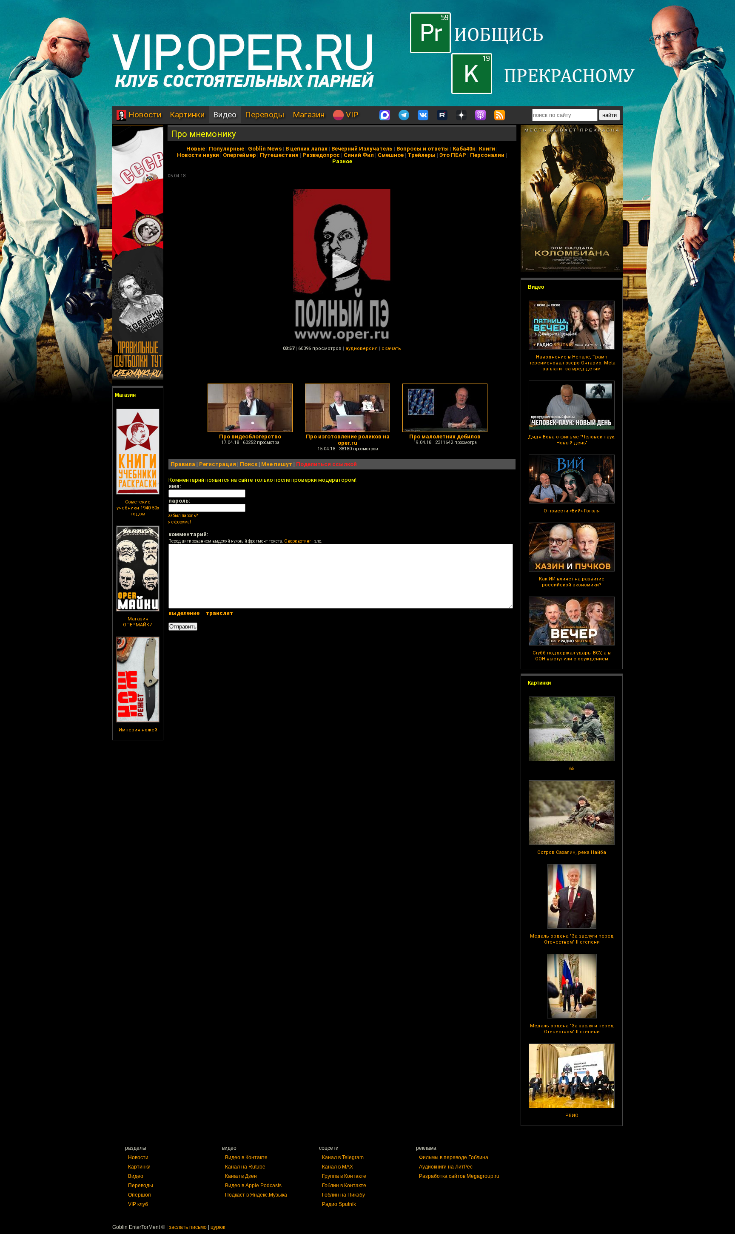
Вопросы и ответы (422, 148)
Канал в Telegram (343, 1157)
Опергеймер (239, 155)
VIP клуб (138, 1204)
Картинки (187, 114)
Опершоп (139, 1195)
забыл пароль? (183, 515)
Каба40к (464, 148)
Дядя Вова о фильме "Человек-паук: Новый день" (571, 440)
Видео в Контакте (246, 1157)
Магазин (309, 114)
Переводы (264, 114)
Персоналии (487, 155)
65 (571, 768)
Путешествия (279, 155)
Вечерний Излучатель (362, 148)
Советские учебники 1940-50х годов (138, 508)
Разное (342, 161)
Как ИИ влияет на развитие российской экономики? (571, 582)
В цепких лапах (306, 148)
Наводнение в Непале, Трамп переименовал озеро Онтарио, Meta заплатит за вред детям (571, 363)
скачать (391, 348)
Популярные (226, 148)
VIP (351, 114)
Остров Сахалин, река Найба (571, 852)
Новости (143, 114)
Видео (224, 114)
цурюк (218, 1227)
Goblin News (265, 148)
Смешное (391, 155)
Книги (487, 148)
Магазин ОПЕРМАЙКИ (138, 622)
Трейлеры (421, 155)
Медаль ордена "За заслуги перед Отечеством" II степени (572, 939)
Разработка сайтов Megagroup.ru (459, 1176)
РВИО (571, 1115)
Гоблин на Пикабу (343, 1195)
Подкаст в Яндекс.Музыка (256, 1195)
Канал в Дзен (241, 1176)
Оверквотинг (297, 541)
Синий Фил (359, 155)
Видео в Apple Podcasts (253, 1186)
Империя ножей (138, 730)
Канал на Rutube (245, 1167)
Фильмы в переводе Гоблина (453, 1157)
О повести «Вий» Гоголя (572, 511)
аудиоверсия (361, 348)
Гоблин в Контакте (344, 1186)
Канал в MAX (337, 1167)
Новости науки (198, 155)
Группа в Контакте (344, 1176)
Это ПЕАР (452, 155)
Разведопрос (321, 155)
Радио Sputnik (339, 1204)
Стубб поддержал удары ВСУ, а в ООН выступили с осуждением (572, 656)
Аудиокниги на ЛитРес (446, 1167)
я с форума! (179, 522)
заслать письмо (188, 1227)
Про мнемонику (203, 134)
